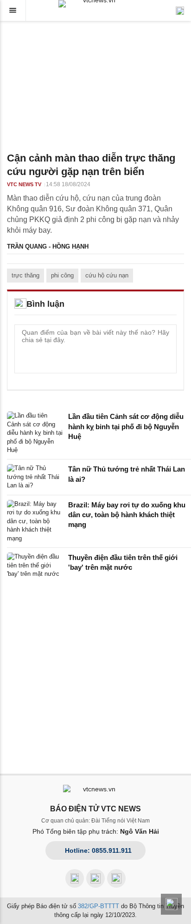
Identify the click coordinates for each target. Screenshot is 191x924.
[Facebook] (74, 878)
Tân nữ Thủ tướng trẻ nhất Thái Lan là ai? (126, 474)
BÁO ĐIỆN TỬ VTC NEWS (95, 809)
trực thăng (25, 275)
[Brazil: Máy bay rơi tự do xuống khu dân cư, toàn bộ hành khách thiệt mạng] (35, 521)
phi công (62, 275)
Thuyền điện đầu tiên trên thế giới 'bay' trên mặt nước (123, 562)
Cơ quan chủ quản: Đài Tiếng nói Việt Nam (95, 820)
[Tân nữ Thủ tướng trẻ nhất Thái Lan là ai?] (35, 477)
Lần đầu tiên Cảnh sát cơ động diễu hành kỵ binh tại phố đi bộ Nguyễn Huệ (126, 426)
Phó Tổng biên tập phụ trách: (95, 831)
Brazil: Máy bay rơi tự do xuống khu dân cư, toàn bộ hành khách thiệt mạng (126, 515)
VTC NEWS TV (24, 184)
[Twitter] (116, 878)
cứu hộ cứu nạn (106, 275)
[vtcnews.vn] (95, 3)
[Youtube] (95, 878)
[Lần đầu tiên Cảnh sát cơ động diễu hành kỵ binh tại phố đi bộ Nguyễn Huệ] (35, 432)
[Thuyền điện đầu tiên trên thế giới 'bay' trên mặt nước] (35, 565)
